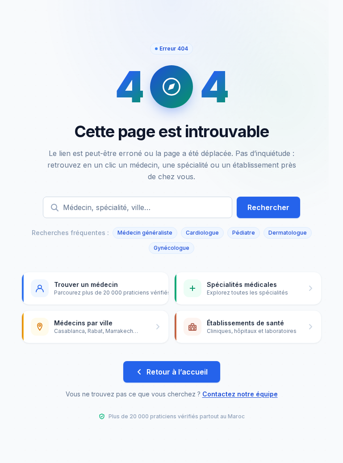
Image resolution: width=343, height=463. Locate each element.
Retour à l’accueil (177, 371)
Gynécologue (171, 247)
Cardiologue (202, 232)
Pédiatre (243, 232)
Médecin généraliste (144, 232)
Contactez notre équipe (240, 394)
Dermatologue (287, 232)
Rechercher (268, 207)
